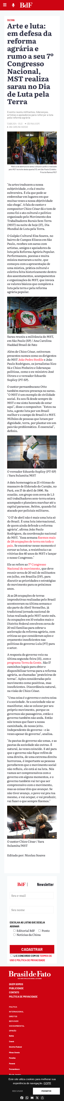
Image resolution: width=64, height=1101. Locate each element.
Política (13, 1007)
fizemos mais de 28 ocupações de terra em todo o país (31, 541)
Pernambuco (14, 1069)
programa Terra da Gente (24, 662)
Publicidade (16, 988)
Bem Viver (13, 1021)
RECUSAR (17, 1091)
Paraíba (12, 1058)
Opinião (12, 1031)
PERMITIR (46, 1091)
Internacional (16, 1011)
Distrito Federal (15, 1047)
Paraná (12, 1063)
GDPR (47, 1083)
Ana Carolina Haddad (18, 126)
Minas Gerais (14, 1052)
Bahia (11, 1036)
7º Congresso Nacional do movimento (26, 566)
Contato (14, 992)
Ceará (11, 1041)
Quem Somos (16, 984)
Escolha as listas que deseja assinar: (27, 924)
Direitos (13, 1016)
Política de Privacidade (23, 996)
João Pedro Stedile (30, 359)
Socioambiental (16, 1026)
